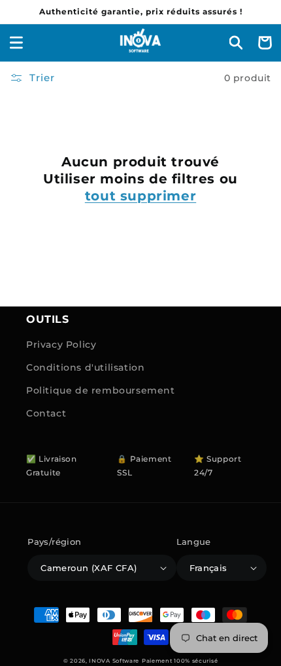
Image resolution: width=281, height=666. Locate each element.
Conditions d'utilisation (85, 367)
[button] (16, 42)
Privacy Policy (61, 344)
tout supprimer (140, 196)
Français (208, 568)
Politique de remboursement (100, 390)
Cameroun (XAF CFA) (89, 568)
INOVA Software (114, 660)
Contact (46, 413)
